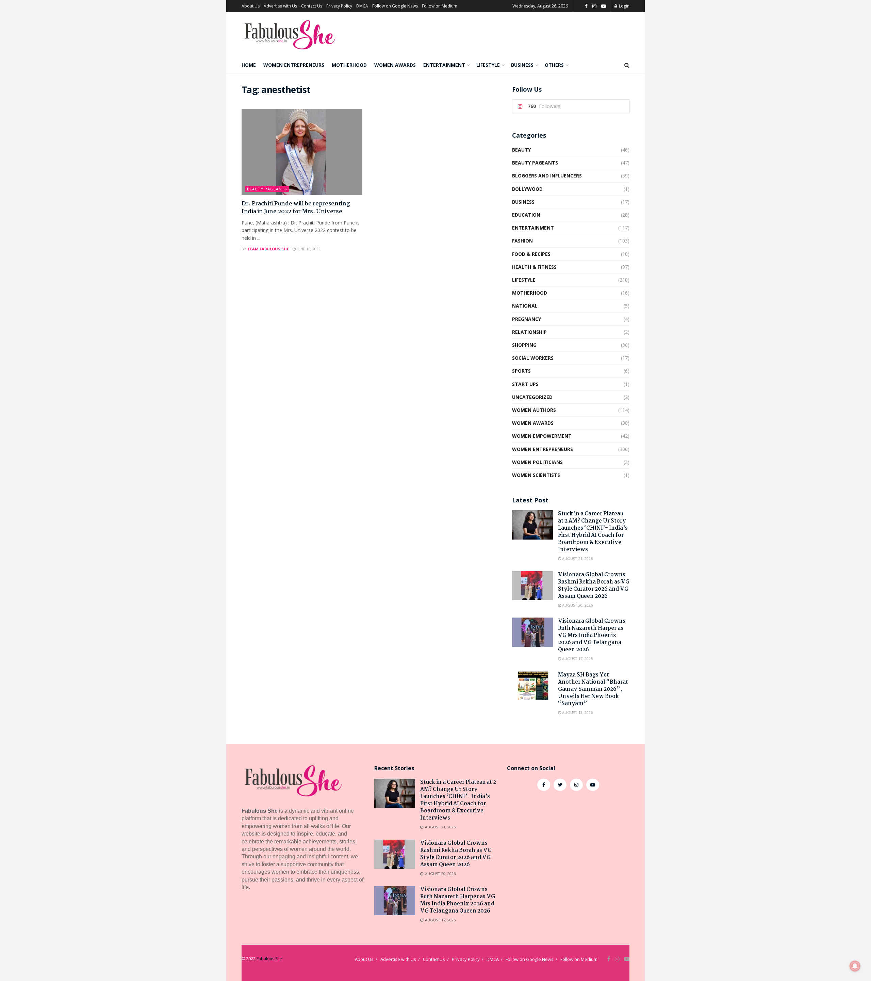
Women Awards (395, 65)
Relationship (529, 332)
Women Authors (534, 410)
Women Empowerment (542, 436)
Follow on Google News (395, 6)
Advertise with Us (280, 6)
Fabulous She (269, 959)
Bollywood (527, 189)
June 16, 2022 (308, 248)
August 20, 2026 (577, 605)
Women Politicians (537, 462)
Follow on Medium (439, 6)
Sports (521, 371)
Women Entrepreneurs (293, 65)
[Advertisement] (568, 852)
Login (623, 6)
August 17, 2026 (577, 658)
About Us (251, 6)
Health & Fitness (534, 267)
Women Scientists (536, 475)
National (525, 305)
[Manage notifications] (855, 966)
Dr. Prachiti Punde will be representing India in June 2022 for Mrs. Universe (296, 207)
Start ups (525, 384)
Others (554, 65)
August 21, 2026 (577, 558)
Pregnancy (526, 319)
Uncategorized (532, 397)
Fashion (522, 240)
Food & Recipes (531, 254)
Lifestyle (488, 65)
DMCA (362, 6)
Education (526, 215)
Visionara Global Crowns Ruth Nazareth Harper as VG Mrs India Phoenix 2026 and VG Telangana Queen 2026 (591, 635)
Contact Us (311, 6)
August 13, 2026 (577, 712)
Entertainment (444, 65)
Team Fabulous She (268, 248)
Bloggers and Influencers (547, 175)
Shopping (524, 345)
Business (522, 65)
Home (249, 65)
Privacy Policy (339, 6)
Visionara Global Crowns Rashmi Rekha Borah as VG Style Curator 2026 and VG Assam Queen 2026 (593, 586)
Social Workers (533, 358)
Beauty (521, 149)
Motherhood (349, 65)
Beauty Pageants (267, 188)
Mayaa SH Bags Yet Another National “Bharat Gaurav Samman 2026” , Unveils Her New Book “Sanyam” (593, 689)
